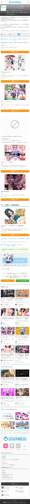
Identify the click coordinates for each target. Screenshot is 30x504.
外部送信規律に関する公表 (7, 477)
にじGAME (21, 487)
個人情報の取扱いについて (7, 475)
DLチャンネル (15, 2)
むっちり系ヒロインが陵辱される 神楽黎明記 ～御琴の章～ (22, 356)
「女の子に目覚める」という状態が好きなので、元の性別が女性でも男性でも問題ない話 (7, 399)
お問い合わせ (4, 463)
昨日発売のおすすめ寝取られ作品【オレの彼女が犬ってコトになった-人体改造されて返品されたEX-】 (7, 356)
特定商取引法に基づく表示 (7, 474)
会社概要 (4, 456)
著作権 (3, 470)
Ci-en (7, 491)
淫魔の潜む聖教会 (5, 191)
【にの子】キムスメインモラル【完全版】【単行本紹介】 (7, 317)
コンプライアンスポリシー (7, 479)
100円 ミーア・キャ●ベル (7, 162)
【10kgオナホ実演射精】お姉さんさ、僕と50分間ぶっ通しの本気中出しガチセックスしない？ (22, 380)
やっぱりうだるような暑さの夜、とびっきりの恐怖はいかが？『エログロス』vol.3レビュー (22, 338)
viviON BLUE (21, 491)
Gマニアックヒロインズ (6, 101)
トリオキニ (7, 495)
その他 (13, 14)
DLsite (9, 30)
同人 (14, 30)
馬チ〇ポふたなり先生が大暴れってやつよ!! (7, 336)
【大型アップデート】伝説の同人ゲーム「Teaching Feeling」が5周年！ (7, 300)
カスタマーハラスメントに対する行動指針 (10, 459)
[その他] (21, 34)
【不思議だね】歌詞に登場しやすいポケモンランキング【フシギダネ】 (7, 380)
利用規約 (4, 457)
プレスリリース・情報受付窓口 (8, 464)
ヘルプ (3, 461)
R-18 (4, 30)
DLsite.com (7, 487)
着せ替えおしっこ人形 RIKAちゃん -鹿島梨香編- (12, 225)
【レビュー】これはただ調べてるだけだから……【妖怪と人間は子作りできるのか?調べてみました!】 (22, 319)
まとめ (10, 433)
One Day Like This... (6, 72)
